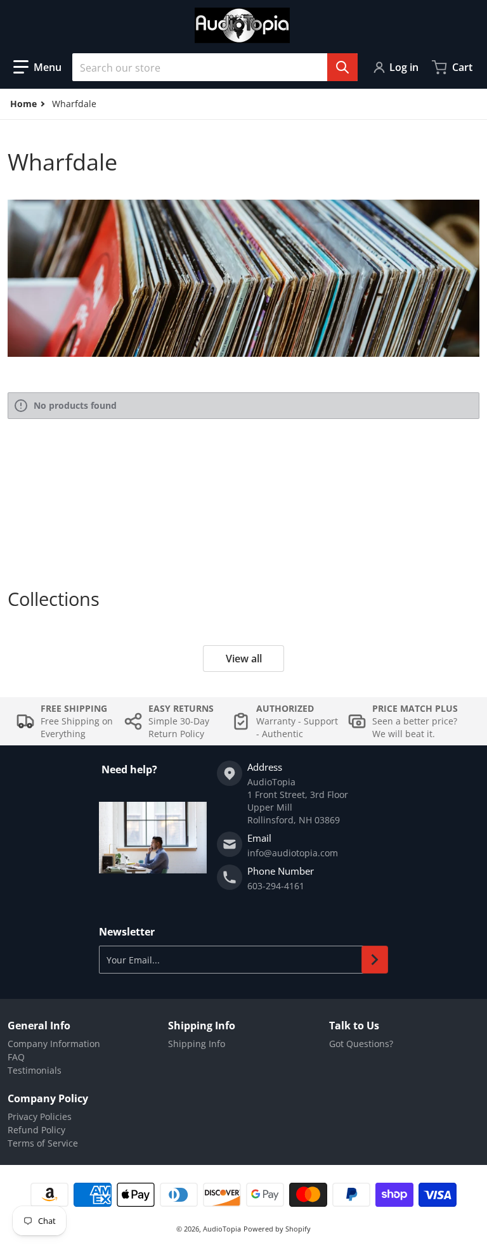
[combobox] (215, 67)
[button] (37, 67)
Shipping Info (196, 1044)
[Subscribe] (374, 960)
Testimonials (35, 1070)
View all (244, 659)
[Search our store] (342, 67)
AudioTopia (222, 1228)
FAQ (16, 1057)
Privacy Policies (40, 1116)
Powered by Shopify (277, 1228)
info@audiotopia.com (292, 853)
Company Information (54, 1044)
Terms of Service (43, 1143)
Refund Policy (36, 1130)
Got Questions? (361, 1044)
